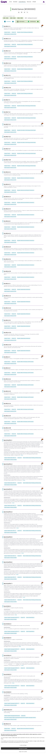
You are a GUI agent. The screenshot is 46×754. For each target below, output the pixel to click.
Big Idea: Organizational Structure (23, 289)
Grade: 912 (14, 32)
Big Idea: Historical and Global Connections (25, 178)
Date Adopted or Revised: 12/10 (10, 34)
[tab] (9, 21)
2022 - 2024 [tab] (12, 18)
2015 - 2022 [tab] (5, 18)
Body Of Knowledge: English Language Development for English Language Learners (20, 717)
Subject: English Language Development (12, 715)
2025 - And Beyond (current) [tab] (31, 18)
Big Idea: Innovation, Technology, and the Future (26, 105)
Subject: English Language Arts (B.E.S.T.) (11, 617)
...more (21, 455)
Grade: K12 (19, 457)
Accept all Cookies (23, 748)
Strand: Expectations (30, 617)
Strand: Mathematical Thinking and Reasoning (32, 457)
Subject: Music (7, 728)
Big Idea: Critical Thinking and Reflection (24, 32)
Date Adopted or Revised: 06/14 (10, 719)
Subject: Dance (7, 32)
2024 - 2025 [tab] (20, 18)
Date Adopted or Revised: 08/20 (10, 459)
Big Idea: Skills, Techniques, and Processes (25, 361)
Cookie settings (23, 745)
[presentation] (6, 18)
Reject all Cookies (23, 751)
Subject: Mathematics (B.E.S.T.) (10, 457)
